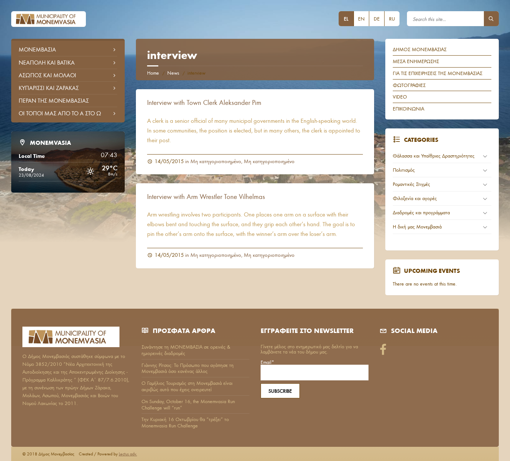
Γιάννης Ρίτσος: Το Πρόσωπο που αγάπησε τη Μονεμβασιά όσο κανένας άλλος (188, 368)
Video (400, 96)
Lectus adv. (128, 454)
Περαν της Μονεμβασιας (54, 100)
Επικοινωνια (408, 108)
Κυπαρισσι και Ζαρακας (49, 87)
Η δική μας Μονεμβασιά (417, 226)
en (361, 18)
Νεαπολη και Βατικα (47, 62)
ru (392, 18)
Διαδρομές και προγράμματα (421, 212)
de (377, 18)
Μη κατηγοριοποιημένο (215, 161)
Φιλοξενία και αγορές (415, 198)
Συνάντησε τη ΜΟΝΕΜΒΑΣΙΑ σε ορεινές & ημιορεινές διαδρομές (186, 349)
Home (153, 72)
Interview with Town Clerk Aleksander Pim (204, 102)
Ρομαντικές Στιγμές (411, 184)
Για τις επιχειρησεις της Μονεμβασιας (437, 73)
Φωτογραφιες (409, 85)
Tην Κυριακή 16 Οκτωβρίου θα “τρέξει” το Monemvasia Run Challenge (185, 422)
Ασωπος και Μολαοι (47, 75)
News (173, 72)
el (346, 18)
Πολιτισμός (404, 169)
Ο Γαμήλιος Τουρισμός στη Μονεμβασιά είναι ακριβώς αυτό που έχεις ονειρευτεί (187, 386)
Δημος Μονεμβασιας (420, 49)
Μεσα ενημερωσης (416, 61)
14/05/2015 (169, 161)
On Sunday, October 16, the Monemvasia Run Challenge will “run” (188, 404)
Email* (267, 362)
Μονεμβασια (37, 49)
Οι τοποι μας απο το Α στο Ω (60, 113)
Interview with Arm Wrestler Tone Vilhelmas (206, 196)
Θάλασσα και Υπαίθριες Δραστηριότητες (434, 155)
